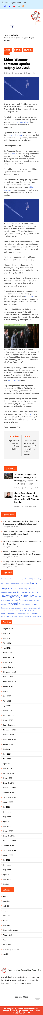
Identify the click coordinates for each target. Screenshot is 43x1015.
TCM (15, 608)
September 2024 (9, 739)
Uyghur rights (5, 616)
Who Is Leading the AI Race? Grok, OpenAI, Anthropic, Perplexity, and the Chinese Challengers (21, 552)
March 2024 (7, 768)
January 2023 (8, 831)
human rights (16, 592)
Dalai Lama (15, 589)
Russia (22, 604)
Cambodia (16, 579)
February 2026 (8, 657)
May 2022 (7, 869)
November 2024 (9, 730)
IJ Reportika (30, 592)
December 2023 (9, 783)
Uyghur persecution (31, 614)
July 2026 (6, 633)
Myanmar (7, 600)
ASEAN (6, 906)
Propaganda (23, 600)
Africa (5, 896)
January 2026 (8, 662)
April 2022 (7, 874)
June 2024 (7, 754)
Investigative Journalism (17, 595)
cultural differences (24, 584)
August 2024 (8, 744)
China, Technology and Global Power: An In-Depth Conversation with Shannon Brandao (26, 498)
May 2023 (7, 816)
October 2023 (8, 792)
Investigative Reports (10, 930)
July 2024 (6, 749)
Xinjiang (39, 616)
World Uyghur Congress (22, 616)
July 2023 (6, 807)
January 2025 (8, 720)
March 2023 (7, 826)
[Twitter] (5, 6)
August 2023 (8, 802)
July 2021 (6, 884)
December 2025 (9, 667)
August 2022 (8, 855)
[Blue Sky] (14, 6)
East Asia (17, 50)
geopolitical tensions (6, 592)
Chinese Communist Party (12, 584)
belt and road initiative (7, 579)
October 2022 (8, 845)
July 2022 (6, 860)
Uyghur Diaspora (32, 611)
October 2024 (8, 734)
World (7, 54)
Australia (6, 911)
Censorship (22, 579)
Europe (5, 920)
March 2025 (7, 710)
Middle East (7, 935)
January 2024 (8, 778)
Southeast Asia (29, 604)
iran (36, 596)
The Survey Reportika (11, 949)
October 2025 (8, 677)
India (36, 592)
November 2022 (9, 841)
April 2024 (7, 763)
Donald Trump (23, 589)
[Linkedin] (9, 6)
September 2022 (9, 850)
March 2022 (7, 879)
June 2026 (7, 638)
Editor (8, 73)
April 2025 (7, 706)
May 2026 (7, 643)
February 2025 (8, 715)
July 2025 (6, 691)
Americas (8, 50)
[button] (12, 27)
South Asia (28, 50)
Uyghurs (12, 616)
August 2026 (8, 628)
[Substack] (23, 6)
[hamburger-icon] (38, 23)
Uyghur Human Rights (19, 614)
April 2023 (7, 821)
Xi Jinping (33, 616)
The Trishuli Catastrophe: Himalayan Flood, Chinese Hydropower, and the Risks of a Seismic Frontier (26, 479)
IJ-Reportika (24, 592)
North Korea (14, 600)
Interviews (7, 925)
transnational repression (11, 611)
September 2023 (9, 797)
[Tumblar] (18, 6)
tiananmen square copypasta (25, 608)
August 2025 (8, 686)
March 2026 (7, 652)
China (30, 578)
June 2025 (7, 696)
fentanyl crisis (31, 589)
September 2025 (9, 681)
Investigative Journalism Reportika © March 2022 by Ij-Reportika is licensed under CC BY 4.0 (21, 1010)
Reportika (13, 603)
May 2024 (7, 759)
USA (26, 610)
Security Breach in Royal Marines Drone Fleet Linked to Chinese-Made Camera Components (22, 562)
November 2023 (9, 787)
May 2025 (7, 701)
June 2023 (7, 812)
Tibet (35, 608)
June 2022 (7, 865)
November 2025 (9, 672)
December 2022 (9, 836)
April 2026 (7, 648)
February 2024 (8, 773)
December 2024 (9, 725)
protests (31, 600)
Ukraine (22, 611)
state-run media (10, 608)
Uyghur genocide (7, 613)
